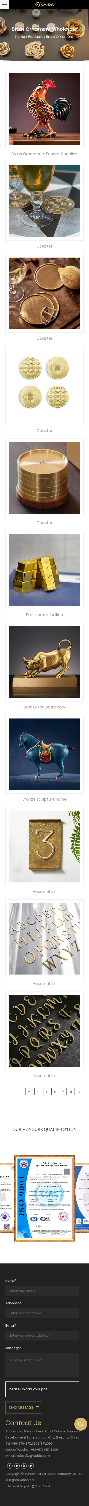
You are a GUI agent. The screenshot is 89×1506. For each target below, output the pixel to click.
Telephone (13, 1303)
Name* (10, 1280)
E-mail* (11, 1325)
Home (20, 36)
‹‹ (29, 1091)
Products (35, 36)
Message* (13, 1348)
